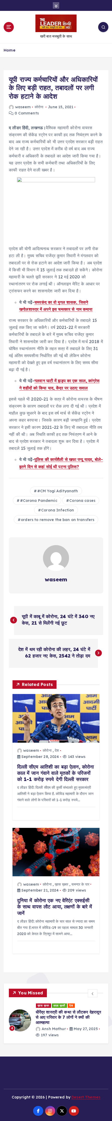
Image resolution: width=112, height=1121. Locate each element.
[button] (92, 993)
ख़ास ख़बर (61, 884)
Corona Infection (57, 510)
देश (57, 750)
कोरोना (39, 107)
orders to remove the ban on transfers (57, 519)
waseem (23, 107)
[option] (56, 1020)
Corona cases (82, 500)
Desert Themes (85, 1097)
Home (9, 50)
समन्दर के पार (80, 884)
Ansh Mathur (54, 1028)
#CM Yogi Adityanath (57, 491)
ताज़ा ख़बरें (59, 1005)
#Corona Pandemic (38, 500)
